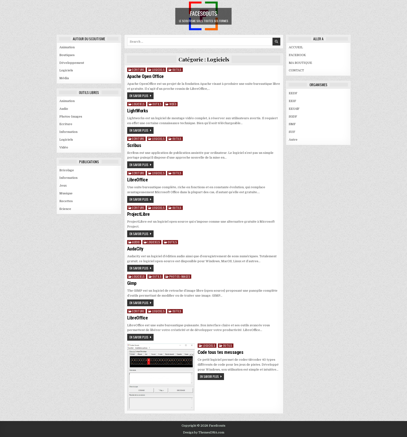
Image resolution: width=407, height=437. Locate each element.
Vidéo (63, 147)
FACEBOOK (297, 55)
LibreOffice (137, 180)
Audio (63, 108)
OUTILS (177, 70)
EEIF (292, 101)
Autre (293, 139)
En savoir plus (139, 95)
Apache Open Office (145, 76)
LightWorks (137, 111)
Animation (67, 47)
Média (64, 78)
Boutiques (67, 55)
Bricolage (66, 170)
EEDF (293, 93)
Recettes (66, 201)
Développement (71, 63)
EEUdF (294, 108)
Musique (66, 193)
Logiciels (66, 70)
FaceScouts (203, 13)
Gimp (132, 283)
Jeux (63, 185)
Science (65, 209)
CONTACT (296, 70)
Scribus (134, 145)
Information (68, 132)
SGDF (293, 116)
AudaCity (135, 249)
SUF (292, 132)
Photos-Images (70, 116)
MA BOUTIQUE (300, 63)
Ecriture (65, 124)
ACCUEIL (296, 47)
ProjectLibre (138, 214)
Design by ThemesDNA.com (203, 432)
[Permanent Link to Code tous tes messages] (161, 377)
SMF (292, 124)
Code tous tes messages (220, 352)
